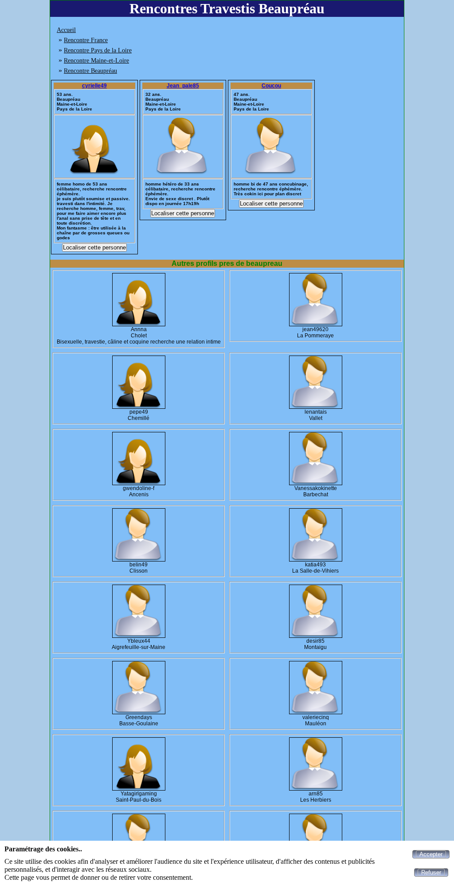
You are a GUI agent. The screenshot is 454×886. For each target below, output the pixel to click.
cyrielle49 (94, 86)
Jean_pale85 (183, 86)
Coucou (271, 86)
